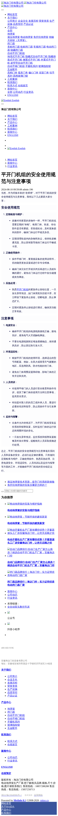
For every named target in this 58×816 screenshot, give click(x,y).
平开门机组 (22, 289)
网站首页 (12, 116)
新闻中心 (12, 132)
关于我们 (12, 119)
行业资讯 (12, 166)
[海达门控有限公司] (29, 4)
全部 (9, 30)
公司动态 (12, 594)
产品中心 (12, 122)
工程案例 (12, 125)
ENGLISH (12, 135)
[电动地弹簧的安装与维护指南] (24, 503)
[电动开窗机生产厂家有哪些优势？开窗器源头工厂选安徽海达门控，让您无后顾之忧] (32, 533)
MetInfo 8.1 (20, 800)
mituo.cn (44, 800)
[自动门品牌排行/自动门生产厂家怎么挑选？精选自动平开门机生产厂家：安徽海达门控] (32, 555)
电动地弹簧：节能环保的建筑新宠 (26, 523)
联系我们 (12, 129)
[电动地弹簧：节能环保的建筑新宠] (27, 516)
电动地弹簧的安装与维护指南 (23, 510)
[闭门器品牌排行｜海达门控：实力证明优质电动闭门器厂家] (32, 575)
